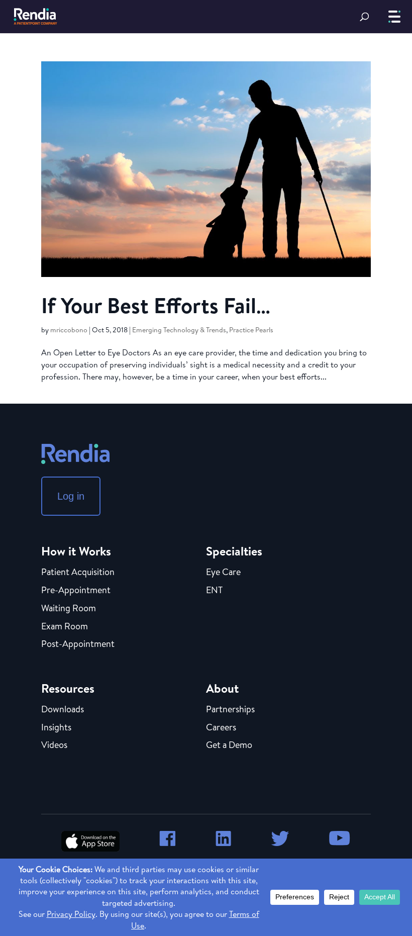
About (222, 688)
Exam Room (64, 626)
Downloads (62, 709)
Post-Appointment (78, 644)
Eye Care (223, 572)
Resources (67, 688)
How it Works (76, 550)
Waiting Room (68, 608)
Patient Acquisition (78, 572)
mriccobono (68, 330)
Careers (221, 727)
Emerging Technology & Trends (179, 330)
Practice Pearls (251, 330)
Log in (70, 496)
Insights (56, 727)
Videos (54, 745)
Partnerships (230, 709)
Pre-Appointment (76, 590)
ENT (214, 590)
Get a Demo (229, 745)
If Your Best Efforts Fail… (155, 305)
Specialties (234, 550)
